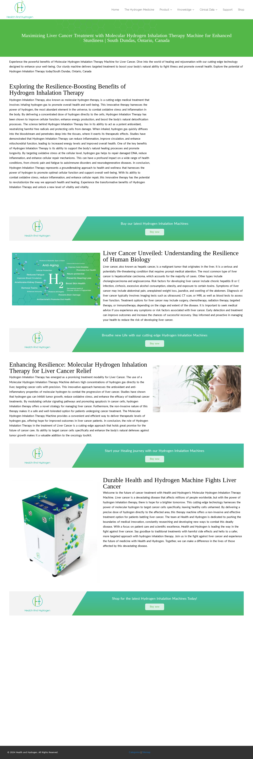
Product (164, 9)
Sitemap (146, 752)
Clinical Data (207, 9)
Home (115, 9)
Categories (134, 752)
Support (227, 9)
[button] (154, 232)
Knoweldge (184, 9)
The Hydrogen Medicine (139, 9)
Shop (241, 9)
